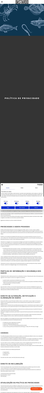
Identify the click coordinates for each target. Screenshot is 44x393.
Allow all (36, 207)
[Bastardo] (22, 2)
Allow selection (22, 207)
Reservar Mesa (35, 388)
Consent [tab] (7, 187)
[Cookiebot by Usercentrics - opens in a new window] (38, 185)
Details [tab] (22, 187)
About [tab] (36, 187)
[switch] (16, 203)
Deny (8, 207)
